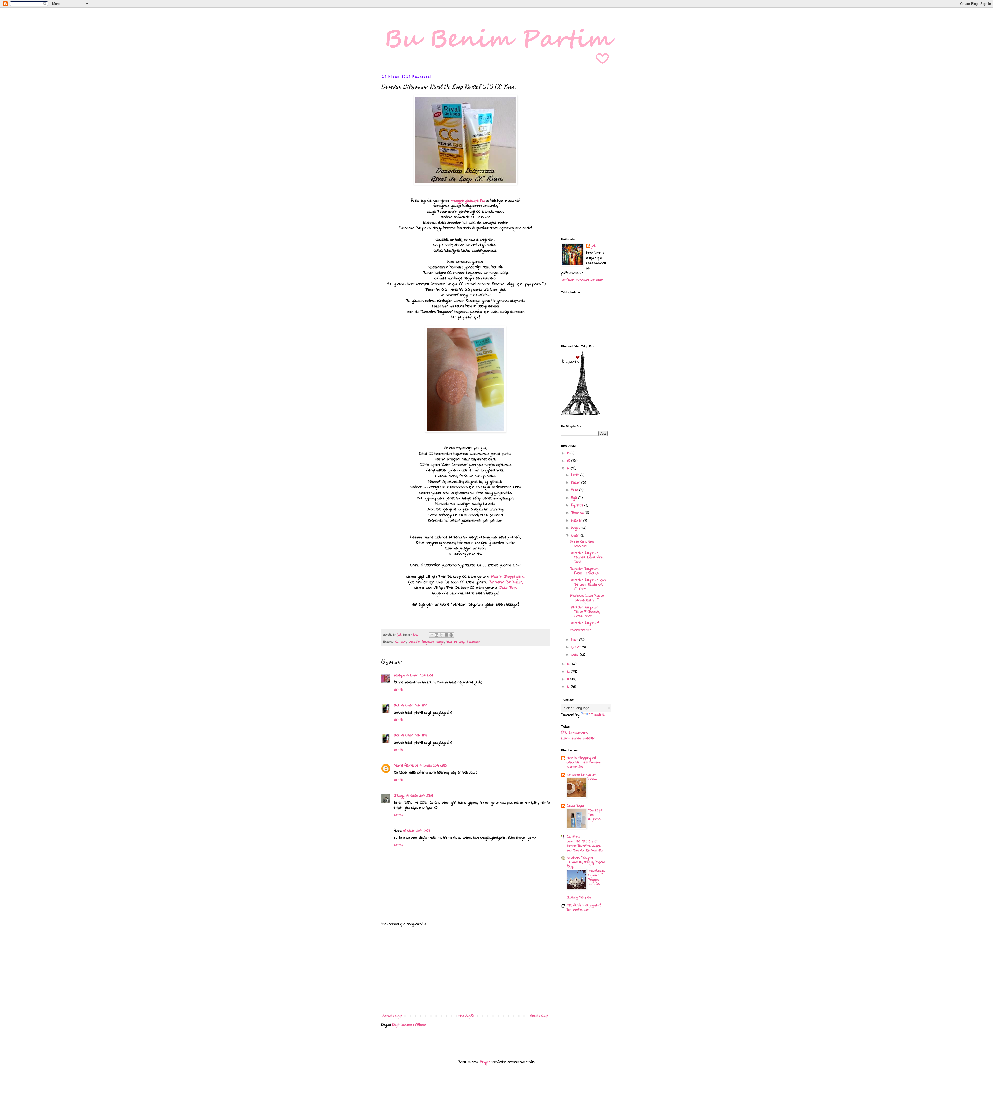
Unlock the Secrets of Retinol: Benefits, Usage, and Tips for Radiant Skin (585, 846)
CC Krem (400, 642)
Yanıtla (398, 689)
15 (569, 461)
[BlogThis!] (436, 635)
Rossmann (473, 642)
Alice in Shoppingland (581, 758)
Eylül (574, 498)
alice (397, 705)
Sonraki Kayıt (392, 1016)
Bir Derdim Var (577, 909)
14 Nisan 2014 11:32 (414, 705)
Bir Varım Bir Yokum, (506, 582)
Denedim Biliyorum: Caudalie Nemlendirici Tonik (587, 557)
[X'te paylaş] (441, 635)
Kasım (576, 482)
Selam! (592, 779)
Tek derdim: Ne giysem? (584, 905)
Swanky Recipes (579, 897)
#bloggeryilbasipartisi (467, 201)
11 (568, 679)
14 (569, 468)
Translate (598, 714)
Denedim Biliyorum (421, 642)
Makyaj (440, 642)
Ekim (575, 490)
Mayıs (576, 528)
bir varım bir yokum (581, 775)
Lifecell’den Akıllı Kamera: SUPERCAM (583, 764)
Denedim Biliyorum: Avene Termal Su (584, 571)
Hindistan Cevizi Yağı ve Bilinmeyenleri (587, 598)
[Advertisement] (465, 970)
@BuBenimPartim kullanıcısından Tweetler (578, 736)
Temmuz (578, 513)
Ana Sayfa (466, 1016)
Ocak (575, 654)
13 (569, 664)
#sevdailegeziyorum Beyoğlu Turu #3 (596, 877)
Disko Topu (508, 588)
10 (569, 687)
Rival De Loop (455, 642)
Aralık (575, 475)
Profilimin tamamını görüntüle (582, 280)
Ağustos (577, 505)
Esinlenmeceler (580, 630)
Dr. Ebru (573, 837)
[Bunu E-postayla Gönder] (431, 635)
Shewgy (399, 795)
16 (569, 453)
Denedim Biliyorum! (584, 623)
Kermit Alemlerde (406, 765)
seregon (399, 675)
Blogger (485, 1062)
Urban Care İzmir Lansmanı (582, 544)
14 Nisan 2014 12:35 (433, 765)
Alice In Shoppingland (508, 577)
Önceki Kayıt (539, 1016)
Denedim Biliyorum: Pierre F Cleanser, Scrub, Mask (585, 612)
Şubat (576, 647)
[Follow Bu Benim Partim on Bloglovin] (580, 414)
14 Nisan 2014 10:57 (420, 675)
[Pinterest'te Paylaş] (451, 635)
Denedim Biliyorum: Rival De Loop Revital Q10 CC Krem (588, 585)
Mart (575, 639)
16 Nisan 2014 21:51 (416, 830)
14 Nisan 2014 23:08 (419, 795)
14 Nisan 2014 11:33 (414, 735)
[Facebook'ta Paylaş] (446, 635)
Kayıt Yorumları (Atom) (409, 1025)
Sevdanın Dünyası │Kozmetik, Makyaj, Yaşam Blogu (586, 862)
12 (569, 672)
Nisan (576, 535)
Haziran (577, 520)
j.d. (593, 246)
